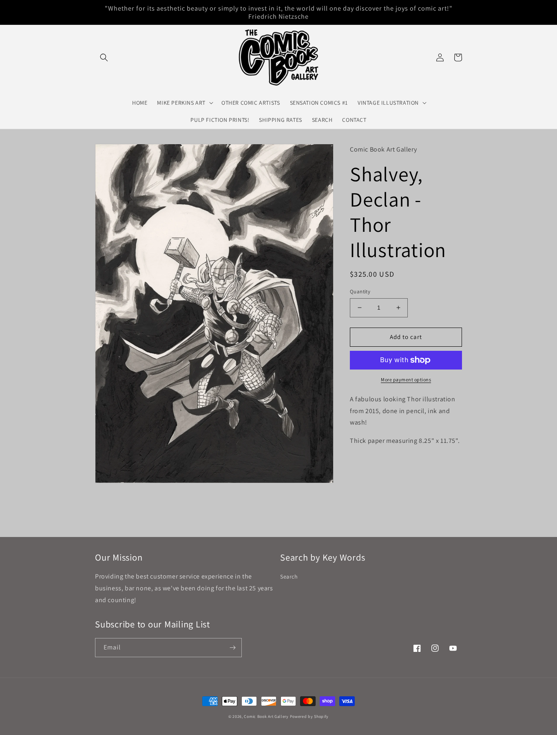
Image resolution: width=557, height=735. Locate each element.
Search (289, 576)
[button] (104, 57)
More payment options (406, 379)
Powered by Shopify (309, 716)
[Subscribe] (232, 647)
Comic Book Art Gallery (266, 716)
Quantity (360, 291)
